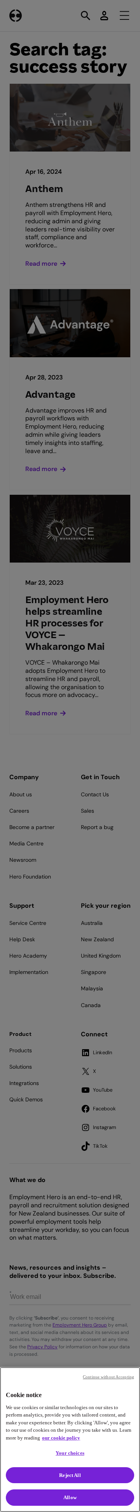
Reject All (69, 1475)
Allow (70, 1497)
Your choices (70, 1453)
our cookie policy (61, 1438)
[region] (70, 1439)
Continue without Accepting (108, 1376)
